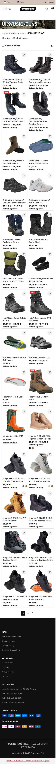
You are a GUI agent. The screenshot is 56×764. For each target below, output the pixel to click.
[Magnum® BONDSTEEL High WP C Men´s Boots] (41, 421)
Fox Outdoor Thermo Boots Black (38, 240)
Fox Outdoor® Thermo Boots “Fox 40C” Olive (13, 280)
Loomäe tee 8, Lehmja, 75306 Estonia (19, 689)
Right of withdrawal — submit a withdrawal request (28, 761)
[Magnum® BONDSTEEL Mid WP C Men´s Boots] (41, 463)
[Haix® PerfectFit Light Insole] (15, 382)
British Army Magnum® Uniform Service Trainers (14, 201)
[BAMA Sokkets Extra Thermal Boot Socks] (41, 145)
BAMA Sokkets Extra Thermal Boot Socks (38, 162)
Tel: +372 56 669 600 (12, 693)
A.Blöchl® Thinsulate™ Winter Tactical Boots (13, 80)
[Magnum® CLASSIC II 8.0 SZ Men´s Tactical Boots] (41, 503)
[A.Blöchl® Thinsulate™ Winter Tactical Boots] (15, 64)
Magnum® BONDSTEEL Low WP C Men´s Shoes (13, 480)
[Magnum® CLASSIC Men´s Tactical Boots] (15, 542)
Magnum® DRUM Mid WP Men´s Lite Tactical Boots (41, 558)
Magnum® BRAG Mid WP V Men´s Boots (14, 519)
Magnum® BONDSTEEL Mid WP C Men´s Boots (39, 480)
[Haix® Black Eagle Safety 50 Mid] (15, 303)
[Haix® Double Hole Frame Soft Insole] (15, 342)
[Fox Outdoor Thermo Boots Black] (41, 224)
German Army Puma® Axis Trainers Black (41, 280)
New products (8, 672)
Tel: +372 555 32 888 (12, 698)
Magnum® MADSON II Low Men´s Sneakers (41, 598)
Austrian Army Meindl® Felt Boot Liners (13, 162)
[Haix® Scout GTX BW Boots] (41, 382)
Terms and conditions (11, 636)
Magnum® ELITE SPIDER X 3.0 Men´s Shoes (15, 598)
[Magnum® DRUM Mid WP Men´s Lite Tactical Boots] (41, 542)
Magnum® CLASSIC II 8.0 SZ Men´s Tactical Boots (40, 519)
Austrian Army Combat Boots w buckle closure (40, 80)
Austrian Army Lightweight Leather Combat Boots (38, 121)
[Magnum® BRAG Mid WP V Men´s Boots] (15, 503)
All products (7, 663)
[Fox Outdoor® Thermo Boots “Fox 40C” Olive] (15, 263)
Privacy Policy (8, 645)
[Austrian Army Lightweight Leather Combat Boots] (41, 104)
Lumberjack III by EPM (13, 436)
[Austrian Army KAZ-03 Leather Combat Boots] (15, 104)
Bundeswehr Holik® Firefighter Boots (12, 240)
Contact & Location (11, 650)
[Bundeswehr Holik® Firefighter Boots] (15, 224)
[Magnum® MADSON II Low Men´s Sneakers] (41, 581)
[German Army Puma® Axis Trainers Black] (41, 263)
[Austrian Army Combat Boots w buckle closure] (41, 64)
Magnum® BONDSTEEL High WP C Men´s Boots (40, 437)
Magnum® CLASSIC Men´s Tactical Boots (15, 558)
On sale (5, 667)
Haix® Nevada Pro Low (39, 357)
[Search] (46, 9)
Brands (5, 676)
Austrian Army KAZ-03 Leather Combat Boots (13, 120)
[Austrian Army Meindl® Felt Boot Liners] (15, 145)
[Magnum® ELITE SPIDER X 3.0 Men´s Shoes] (15, 581)
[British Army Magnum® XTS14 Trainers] (41, 185)
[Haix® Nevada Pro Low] (41, 342)
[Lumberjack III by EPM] (15, 421)
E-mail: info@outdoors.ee (13, 702)
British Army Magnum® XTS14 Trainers (39, 201)
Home (5, 33)
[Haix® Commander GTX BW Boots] (41, 303)
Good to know (8, 641)
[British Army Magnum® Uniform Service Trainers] (15, 185)
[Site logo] (28, 8)
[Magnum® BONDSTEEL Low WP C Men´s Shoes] (15, 463)
